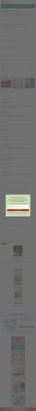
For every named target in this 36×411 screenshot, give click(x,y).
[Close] (29, 195)
